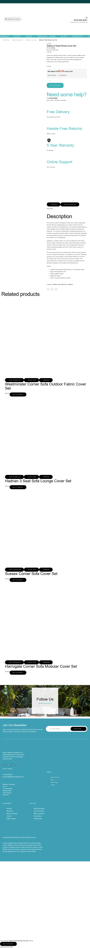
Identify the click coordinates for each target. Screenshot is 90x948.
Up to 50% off (14, 36)
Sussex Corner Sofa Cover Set (31, 573)
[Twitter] (8, 765)
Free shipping (25, 36)
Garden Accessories (17, 40)
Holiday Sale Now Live (39, 36)
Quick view (32, 380)
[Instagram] (12, 765)
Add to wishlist (70, 204)
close (11, 947)
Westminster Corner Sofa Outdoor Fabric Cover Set (45, 386)
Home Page (6, 40)
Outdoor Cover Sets (31, 40)
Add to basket (55, 85)
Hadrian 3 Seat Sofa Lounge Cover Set (38, 481)
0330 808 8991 (80, 20)
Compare (54, 204)
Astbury (53, 48)
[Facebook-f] (4, 765)
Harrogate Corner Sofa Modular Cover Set (41, 666)
